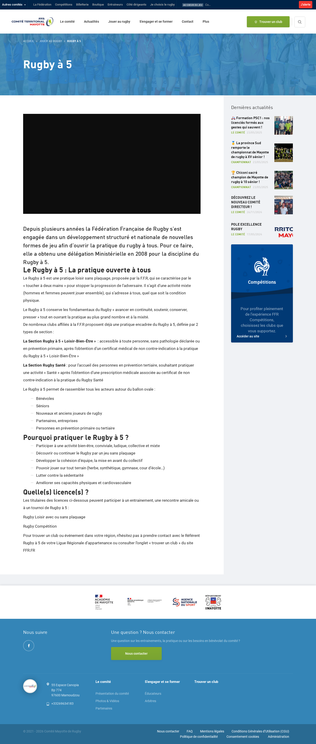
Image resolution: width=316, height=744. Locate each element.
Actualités (91, 21)
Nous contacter (136, 653)
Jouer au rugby (119, 21)
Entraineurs (115, 4)
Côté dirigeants (136, 4)
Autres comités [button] (12, 4)
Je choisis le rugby (162, 4)
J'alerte (305, 4)
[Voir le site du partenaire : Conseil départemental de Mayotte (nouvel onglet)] (213, 602)
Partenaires (104, 708)
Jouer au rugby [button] (50, 41)
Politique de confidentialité (199, 736)
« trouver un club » (164, 543)
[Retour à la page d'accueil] (32, 21)
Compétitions (63, 4)
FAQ (190, 731)
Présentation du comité (112, 693)
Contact (187, 21)
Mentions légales (212, 731)
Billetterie (82, 4)
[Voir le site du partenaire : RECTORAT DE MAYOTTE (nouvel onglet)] (106, 602)
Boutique (98, 4)
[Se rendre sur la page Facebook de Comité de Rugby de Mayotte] (28, 645)
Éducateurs (153, 693)
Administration (278, 736)
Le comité (67, 21)
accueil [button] (28, 41)
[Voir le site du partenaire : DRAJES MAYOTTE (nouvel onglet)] (144, 602)
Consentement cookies (242, 736)
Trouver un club (206, 682)
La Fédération (42, 4)
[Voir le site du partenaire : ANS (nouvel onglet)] (185, 602)
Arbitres (150, 701)
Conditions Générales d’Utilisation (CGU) (260, 731)
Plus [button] (206, 21)
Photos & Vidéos (107, 701)
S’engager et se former (156, 21)
